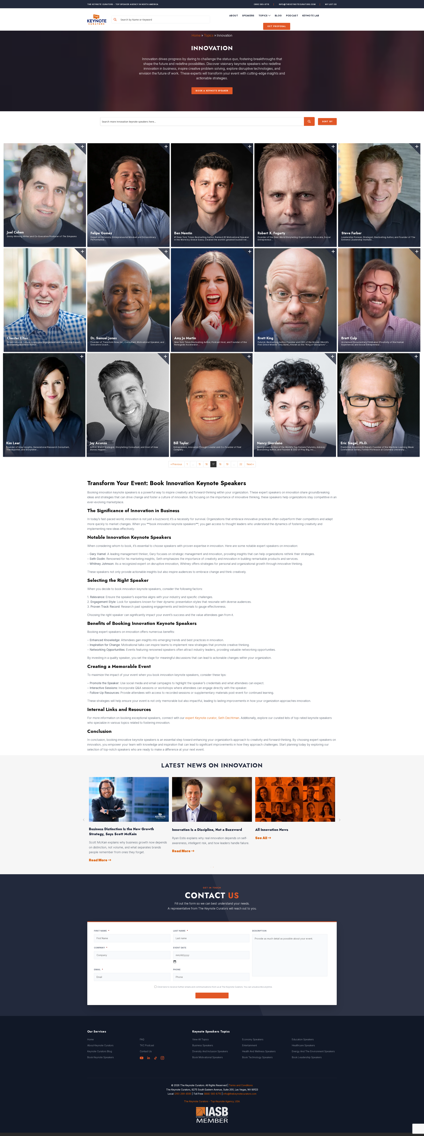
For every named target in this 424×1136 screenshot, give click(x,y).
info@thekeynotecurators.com (297, 4)
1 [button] (211, 866)
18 (220, 464)
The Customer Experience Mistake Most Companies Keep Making (205, 831)
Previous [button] (84, 820)
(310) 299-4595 (182, 1093)
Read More (98, 860)
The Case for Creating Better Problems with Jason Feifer (125, 831)
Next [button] (340, 820)
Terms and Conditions (241, 1085)
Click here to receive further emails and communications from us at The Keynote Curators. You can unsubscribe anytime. (214, 987)
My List (331, 4)
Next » (250, 464)
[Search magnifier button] (115, 19)
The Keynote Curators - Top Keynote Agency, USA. (212, 1101)
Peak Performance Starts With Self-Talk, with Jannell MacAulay (293, 831)
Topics (208, 35)
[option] (128, 820)
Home (196, 35)
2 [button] (213, 866)
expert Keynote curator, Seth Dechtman (212, 718)
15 (200, 464)
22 (240, 464)
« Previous (176, 464)
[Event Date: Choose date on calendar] (174, 961)
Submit (212, 995)
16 (206, 464)
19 (227, 464)
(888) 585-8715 (261, 4)
